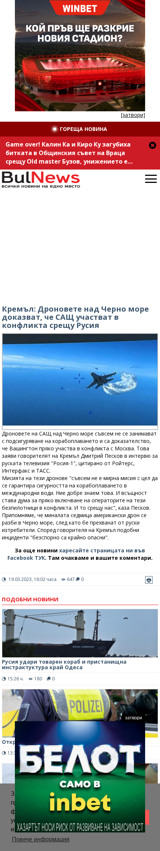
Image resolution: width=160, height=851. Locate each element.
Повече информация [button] (41, 839)
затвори (133, 717)
